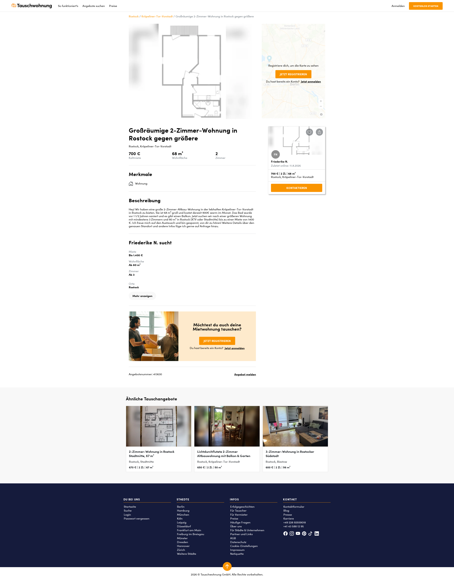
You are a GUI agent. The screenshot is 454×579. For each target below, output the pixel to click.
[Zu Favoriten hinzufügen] (309, 132)
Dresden (182, 542)
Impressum (237, 550)
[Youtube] (297, 534)
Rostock (134, 16)
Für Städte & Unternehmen (247, 530)
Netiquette (237, 553)
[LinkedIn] (316, 534)
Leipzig (181, 522)
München (183, 514)
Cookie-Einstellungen (244, 546)
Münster (182, 538)
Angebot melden (245, 374)
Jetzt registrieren (293, 74)
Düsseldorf (184, 526)
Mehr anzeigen (142, 296)
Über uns (236, 526)
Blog (286, 510)
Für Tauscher (238, 510)
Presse (287, 514)
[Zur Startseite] (31, 5)
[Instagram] (291, 534)
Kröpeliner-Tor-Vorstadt (157, 16)
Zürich (181, 550)
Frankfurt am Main (189, 530)
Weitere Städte (186, 553)
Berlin (180, 506)
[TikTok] (310, 534)
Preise (234, 518)
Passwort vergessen (136, 518)
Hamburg (183, 510)
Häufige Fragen (240, 522)
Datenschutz (238, 542)
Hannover (183, 546)
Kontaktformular (293, 506)
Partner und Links (241, 534)
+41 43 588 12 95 (293, 526)
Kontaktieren (296, 188)
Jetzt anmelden (311, 81)
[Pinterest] (304, 534)
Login (127, 514)
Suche (128, 510)
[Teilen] (319, 132)
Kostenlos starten (425, 5)
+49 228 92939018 (294, 522)
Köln (179, 518)
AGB (233, 538)
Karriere (288, 518)
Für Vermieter (239, 514)
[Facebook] (285, 534)
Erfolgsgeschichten (242, 506)
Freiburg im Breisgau (190, 534)
